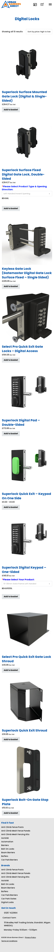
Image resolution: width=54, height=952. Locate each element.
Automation (7, 841)
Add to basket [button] (11, 208)
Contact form (9, 917)
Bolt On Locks (7, 849)
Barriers (5, 845)
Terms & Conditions (9, 941)
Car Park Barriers (9, 859)
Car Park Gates (8, 898)
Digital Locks (7, 902)
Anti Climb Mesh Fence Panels (15, 830)
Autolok (5, 838)
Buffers (4, 856)
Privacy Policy (30, 937)
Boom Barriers (8, 852)
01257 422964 (10, 912)
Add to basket (11, 109)
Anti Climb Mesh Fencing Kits (15, 834)
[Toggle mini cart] (42, 4)
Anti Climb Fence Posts (12, 827)
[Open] (50, 4)
